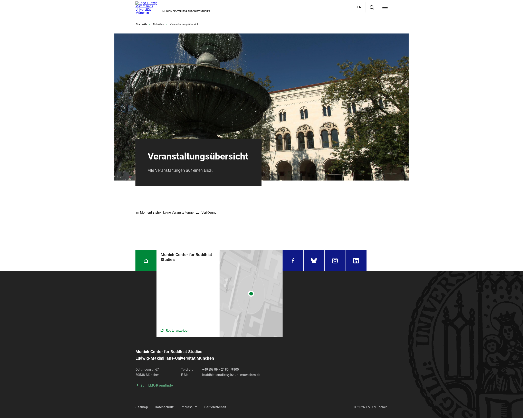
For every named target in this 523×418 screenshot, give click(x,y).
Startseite (141, 24)
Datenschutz (164, 407)
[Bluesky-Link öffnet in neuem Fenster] (314, 260)
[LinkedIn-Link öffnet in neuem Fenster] (356, 260)
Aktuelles (158, 24)
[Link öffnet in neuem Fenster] (219, 293)
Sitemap (141, 407)
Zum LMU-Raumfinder (157, 385)
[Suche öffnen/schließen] (372, 7)
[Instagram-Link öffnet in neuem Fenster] (335, 260)
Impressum (189, 407)
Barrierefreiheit (215, 407)
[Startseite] (145, 260)
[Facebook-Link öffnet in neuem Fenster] (293, 260)
